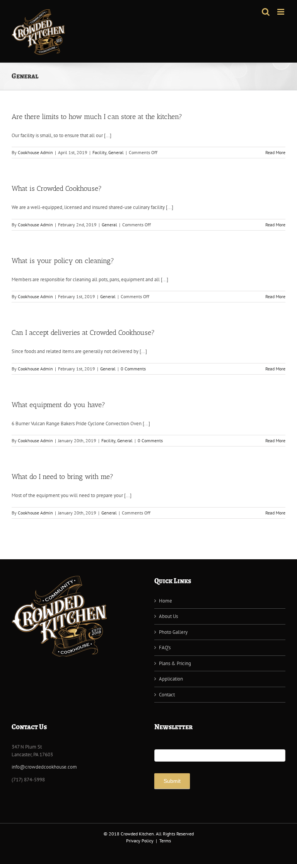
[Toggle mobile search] (266, 12)
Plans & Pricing (175, 663)
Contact (167, 694)
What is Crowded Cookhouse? (57, 188)
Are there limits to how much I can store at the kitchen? (97, 116)
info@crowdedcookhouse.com (44, 767)
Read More (275, 152)
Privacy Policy (140, 841)
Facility (99, 152)
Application (171, 679)
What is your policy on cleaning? (63, 260)
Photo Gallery (173, 632)
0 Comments (133, 369)
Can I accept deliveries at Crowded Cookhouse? (83, 332)
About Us (168, 616)
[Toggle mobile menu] (281, 12)
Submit (172, 781)
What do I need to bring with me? (62, 476)
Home (165, 601)
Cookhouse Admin (35, 152)
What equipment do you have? (58, 405)
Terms (165, 841)
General (116, 152)
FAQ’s (165, 647)
